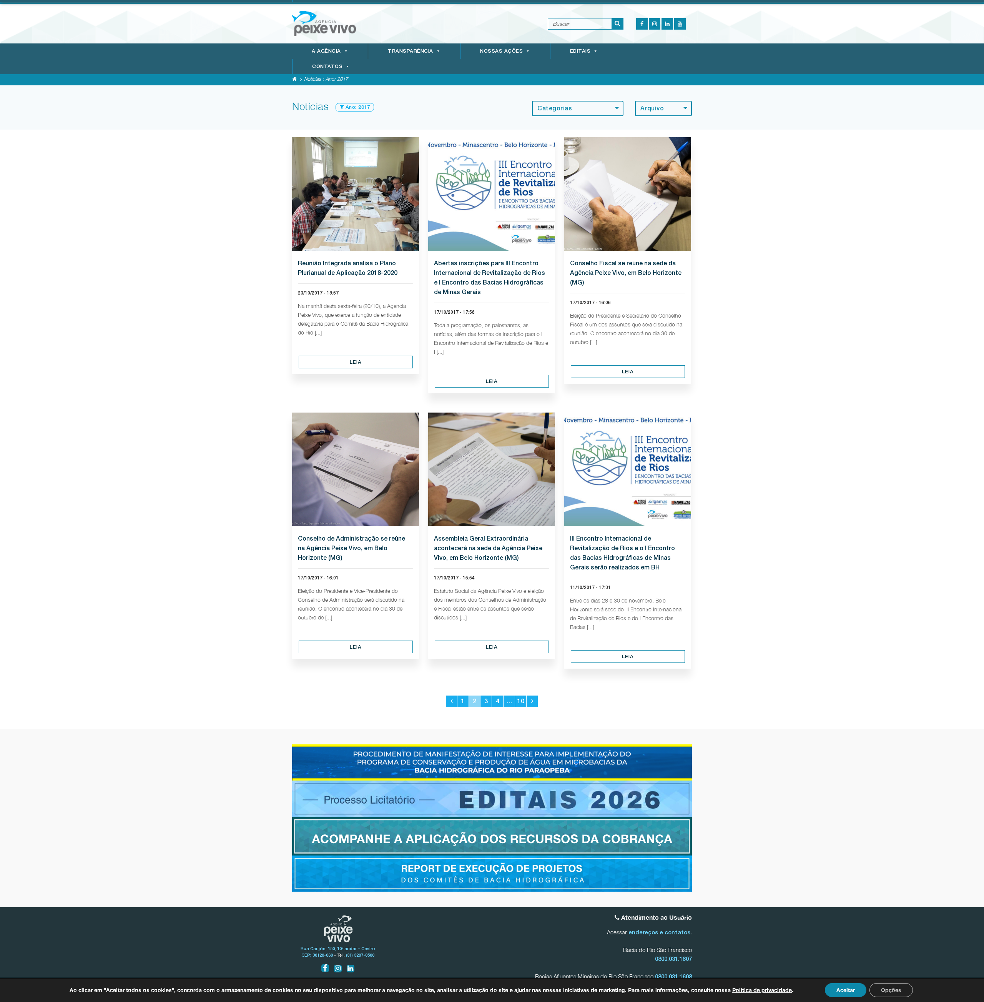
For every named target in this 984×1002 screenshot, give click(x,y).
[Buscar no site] (617, 24)
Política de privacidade (762, 990)
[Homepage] (294, 79)
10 (520, 701)
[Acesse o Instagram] (654, 24)
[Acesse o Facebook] (642, 24)
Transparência (410, 51)
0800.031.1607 (673, 958)
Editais (580, 51)
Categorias (554, 108)
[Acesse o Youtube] (680, 24)
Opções (891, 990)
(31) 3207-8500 (360, 955)
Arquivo (652, 108)
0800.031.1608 (673, 976)
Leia (356, 362)
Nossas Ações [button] (501, 51)
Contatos (327, 66)
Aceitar (845, 990)
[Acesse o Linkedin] (667, 24)
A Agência (326, 51)
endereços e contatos (659, 932)
